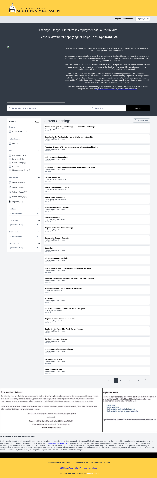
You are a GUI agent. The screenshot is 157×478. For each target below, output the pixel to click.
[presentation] (109, 380)
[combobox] (48, 108)
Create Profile (128, 19)
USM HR (78, 468)
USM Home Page (66, 468)
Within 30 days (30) (19, 197)
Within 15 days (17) (19, 192)
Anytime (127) (17, 202)
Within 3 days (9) (18, 182)
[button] (24, 126)
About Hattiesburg (90, 468)
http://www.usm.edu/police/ (58, 443)
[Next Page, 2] (145, 380)
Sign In (118, 19)
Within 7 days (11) (19, 187)
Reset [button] (37, 122)
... (134, 380)
